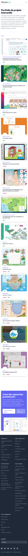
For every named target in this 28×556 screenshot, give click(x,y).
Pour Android (4, 475)
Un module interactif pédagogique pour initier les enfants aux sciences (13, 190)
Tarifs (2, 452)
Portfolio (3, 529)
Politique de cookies (5, 457)
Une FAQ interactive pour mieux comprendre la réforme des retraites (12, 59)
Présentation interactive (20, 490)
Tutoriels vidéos (4, 519)
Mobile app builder (5, 470)
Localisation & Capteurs (20, 448)
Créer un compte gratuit (8, 411)
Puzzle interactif (7, 269)
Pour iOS (3, 473)
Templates (3, 522)
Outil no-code (4, 449)
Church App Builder (19, 507)
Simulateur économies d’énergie (11, 164)
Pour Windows (4, 478)
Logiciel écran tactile (19, 479)
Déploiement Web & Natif (20, 459)
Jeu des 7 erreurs (7, 295)
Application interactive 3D (20, 495)
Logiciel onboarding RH (20, 498)
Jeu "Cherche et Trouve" (9, 346)
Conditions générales (5, 454)
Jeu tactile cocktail (7, 138)
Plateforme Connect (8, 243)
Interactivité (17, 446)
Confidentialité (4, 459)
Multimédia (17, 443)
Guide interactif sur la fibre (10, 112)
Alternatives (17, 510)
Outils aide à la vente (19, 466)
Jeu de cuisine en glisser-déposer (11, 320)
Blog (2, 524)
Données (17, 454)
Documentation (4, 516)
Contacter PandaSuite (6, 532)
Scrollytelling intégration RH (10, 372)
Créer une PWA (4, 480)
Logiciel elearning (19, 477)
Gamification (17, 451)
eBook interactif (18, 501)
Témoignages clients (5, 527)
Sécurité (17, 456)
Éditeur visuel (18, 441)
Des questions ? (20, 411)
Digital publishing (18, 493)
